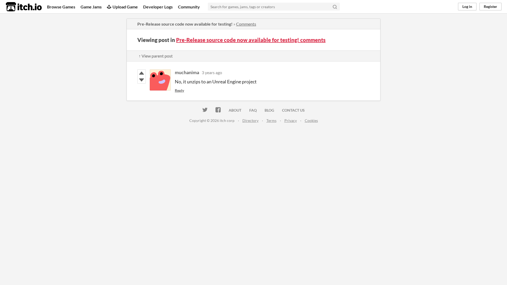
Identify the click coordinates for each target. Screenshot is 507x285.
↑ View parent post (156, 55)
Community (189, 6)
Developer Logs (158, 6)
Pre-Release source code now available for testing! (185, 23)
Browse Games (61, 6)
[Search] (335, 7)
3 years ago (212, 72)
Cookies (311, 120)
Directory (250, 120)
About (235, 110)
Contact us (293, 110)
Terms (271, 120)
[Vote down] (141, 80)
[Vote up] (141, 73)
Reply (179, 90)
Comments (246, 23)
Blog (269, 110)
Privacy (290, 120)
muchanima (187, 72)
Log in (467, 6)
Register (490, 6)
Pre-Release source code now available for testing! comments (251, 40)
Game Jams (91, 6)
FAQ (253, 110)
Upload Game (125, 6)
